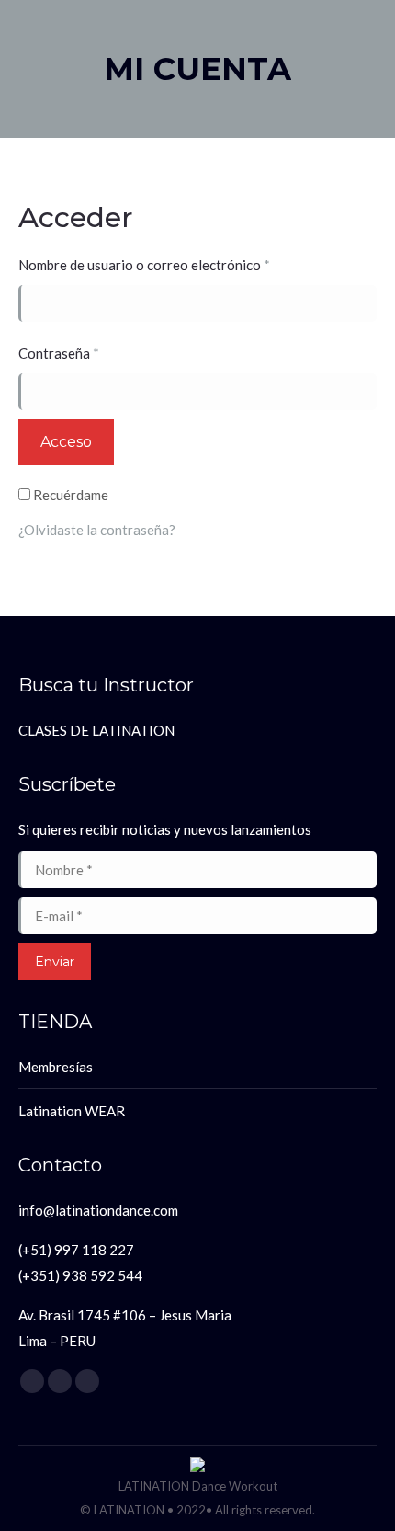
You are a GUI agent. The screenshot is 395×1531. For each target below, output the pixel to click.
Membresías (55, 1066)
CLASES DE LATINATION (96, 730)
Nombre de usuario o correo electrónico (180, 265)
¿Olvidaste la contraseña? (96, 529)
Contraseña (95, 353)
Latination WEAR (71, 1111)
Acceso (66, 442)
